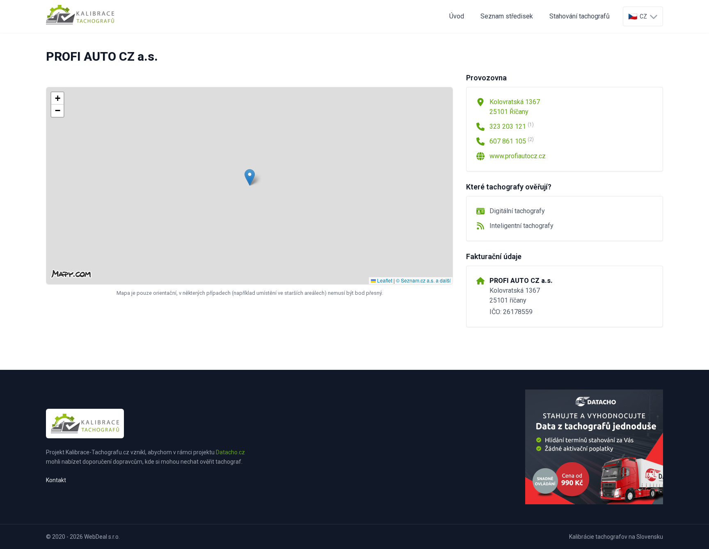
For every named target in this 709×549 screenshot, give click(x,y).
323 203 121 (511, 126)
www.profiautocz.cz (517, 156)
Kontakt (56, 480)
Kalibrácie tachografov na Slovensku (616, 536)
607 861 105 (511, 141)
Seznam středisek (506, 16)
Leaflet (384, 280)
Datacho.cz (230, 452)
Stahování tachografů (579, 16)
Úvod (456, 16)
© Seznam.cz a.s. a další (423, 280)
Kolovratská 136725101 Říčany (514, 107)
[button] (250, 177)
